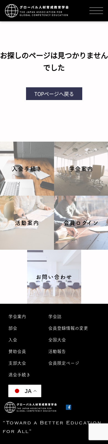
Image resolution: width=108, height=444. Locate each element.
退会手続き (19, 374)
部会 (12, 328)
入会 (12, 340)
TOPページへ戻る (54, 93)
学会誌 (54, 316)
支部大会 (17, 363)
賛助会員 (17, 351)
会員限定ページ (63, 363)
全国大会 (57, 340)
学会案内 (17, 316)
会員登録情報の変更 (68, 328)
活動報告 (57, 351)
